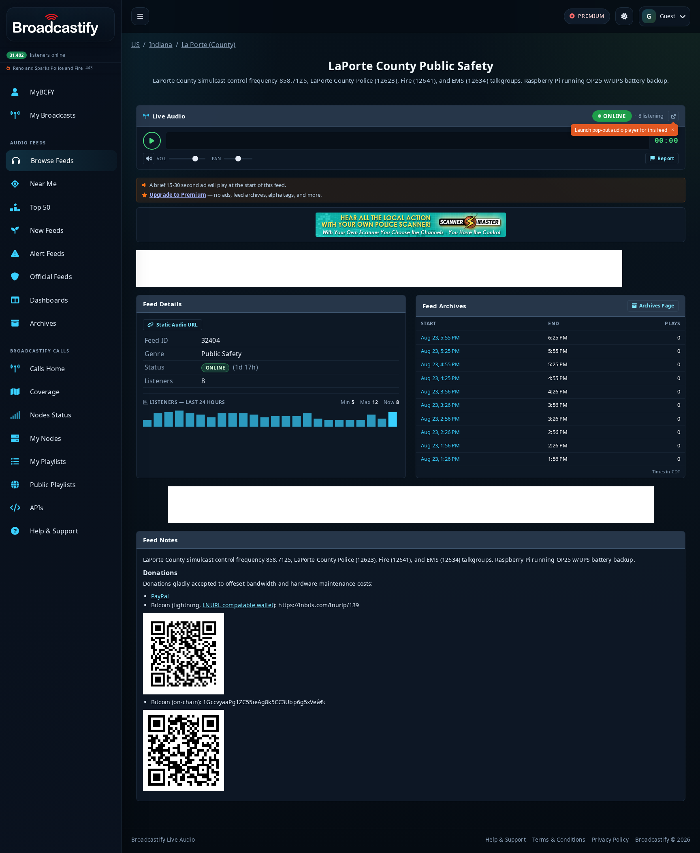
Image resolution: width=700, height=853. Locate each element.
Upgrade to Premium (177, 194)
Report (665, 158)
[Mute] (148, 158)
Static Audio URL (176, 324)
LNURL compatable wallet (238, 605)
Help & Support (505, 839)
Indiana (161, 44)
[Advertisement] (379, 268)
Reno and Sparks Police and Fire (48, 68)
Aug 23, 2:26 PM (440, 432)
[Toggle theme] (624, 16)
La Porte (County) (208, 44)
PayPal (160, 596)
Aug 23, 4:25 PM (440, 378)
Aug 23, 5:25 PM (440, 351)
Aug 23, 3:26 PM (440, 404)
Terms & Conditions (558, 839)
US (135, 44)
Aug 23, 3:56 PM (440, 391)
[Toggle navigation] (140, 16)
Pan (216, 158)
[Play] (152, 141)
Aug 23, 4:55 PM (440, 364)
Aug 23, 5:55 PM (440, 337)
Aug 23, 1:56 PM (440, 445)
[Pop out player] (673, 116)
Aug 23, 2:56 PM (440, 418)
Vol (161, 158)
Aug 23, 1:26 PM (440, 458)
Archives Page (656, 305)
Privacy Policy (610, 839)
